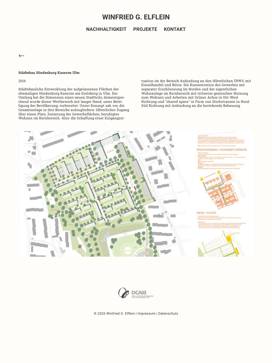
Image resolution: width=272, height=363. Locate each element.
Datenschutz (168, 314)
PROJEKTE (145, 29)
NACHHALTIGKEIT (106, 29)
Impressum (147, 314)
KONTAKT (175, 29)
